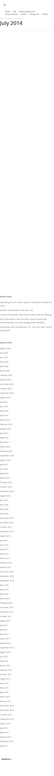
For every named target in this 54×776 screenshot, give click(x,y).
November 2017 (7, 612)
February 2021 (6, 482)
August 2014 (5, 723)
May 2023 (4, 473)
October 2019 (6, 527)
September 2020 (7, 491)
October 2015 (6, 674)
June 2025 (4, 406)
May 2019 (4, 549)
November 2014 (7, 710)
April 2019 (4, 554)
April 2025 (4, 415)
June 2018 (4, 585)
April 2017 (4, 634)
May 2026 (4, 362)
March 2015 (5, 696)
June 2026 (4, 357)
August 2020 (5, 496)
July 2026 (4, 353)
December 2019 (7, 518)
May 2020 (4, 509)
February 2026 (6, 375)
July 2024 (4, 433)
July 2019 (4, 540)
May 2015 (4, 688)
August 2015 (5, 679)
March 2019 (5, 558)
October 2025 (6, 388)
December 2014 (7, 705)
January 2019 (5, 567)
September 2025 (7, 393)
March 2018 (5, 598)
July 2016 (4, 656)
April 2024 (4, 442)
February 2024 (6, 451)
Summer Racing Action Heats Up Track (16, 310)
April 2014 (4, 732)
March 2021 (5, 478)
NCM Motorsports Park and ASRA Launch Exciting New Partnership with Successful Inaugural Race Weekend (23, 321)
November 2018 (7, 576)
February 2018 (6, 603)
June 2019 (4, 545)
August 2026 (5, 348)
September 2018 (7, 580)
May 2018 (4, 589)
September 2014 (7, 719)
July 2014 (4, 728)
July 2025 (4, 402)
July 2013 (4, 746)
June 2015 (4, 683)
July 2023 (4, 464)
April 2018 (4, 594)
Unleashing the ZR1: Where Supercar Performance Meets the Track (26, 304)
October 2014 (6, 714)
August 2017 (5, 621)
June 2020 (4, 504)
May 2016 (4, 661)
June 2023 (4, 469)
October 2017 (6, 616)
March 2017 (5, 638)
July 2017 (4, 625)
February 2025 (6, 424)
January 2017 (5, 643)
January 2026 (5, 379)
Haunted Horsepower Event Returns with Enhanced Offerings (26, 314)
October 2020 (6, 487)
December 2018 (7, 571)
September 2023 (7, 455)
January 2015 (5, 701)
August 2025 (5, 397)
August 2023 (5, 460)
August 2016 (5, 652)
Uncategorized (10, 257)
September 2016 (7, 647)
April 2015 (4, 692)
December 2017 (7, 607)
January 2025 (5, 429)
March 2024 (5, 446)
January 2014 (5, 737)
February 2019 (6, 563)
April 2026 (4, 366)
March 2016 (5, 665)
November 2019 (7, 522)
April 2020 (4, 513)
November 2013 (7, 741)
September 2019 (7, 531)
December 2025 (7, 384)
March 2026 (5, 370)
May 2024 (4, 437)
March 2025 (5, 420)
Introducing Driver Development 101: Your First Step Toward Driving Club (25, 329)
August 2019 (5, 536)
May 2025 (4, 411)
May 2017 (4, 629)
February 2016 (6, 670)
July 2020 (4, 500)
